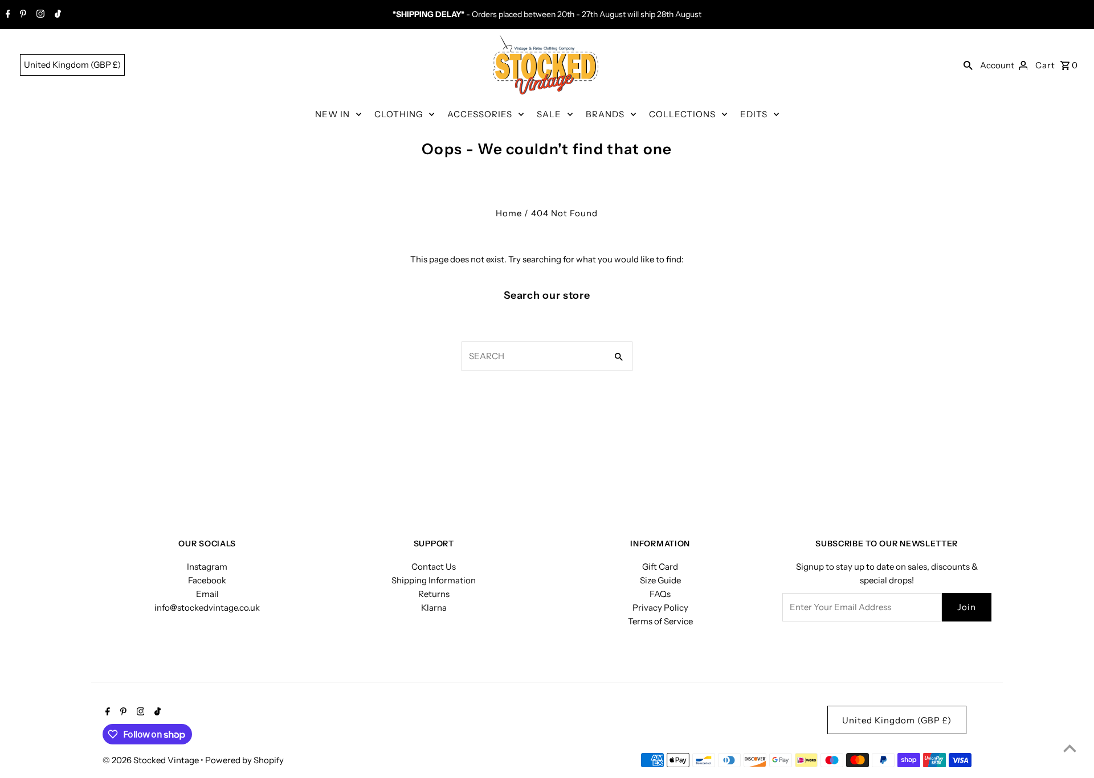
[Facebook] (6, 14)
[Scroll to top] (1070, 748)
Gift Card (660, 566)
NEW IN (332, 114)
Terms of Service (660, 621)
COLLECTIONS (682, 114)
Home (509, 213)
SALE (549, 114)
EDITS (754, 114)
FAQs (660, 593)
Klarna (434, 607)
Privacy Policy (660, 607)
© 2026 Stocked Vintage (152, 760)
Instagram (207, 566)
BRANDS (605, 114)
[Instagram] (39, 14)
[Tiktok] (56, 14)
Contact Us (433, 566)
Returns (434, 593)
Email (207, 593)
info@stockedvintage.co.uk (207, 607)
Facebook (207, 580)
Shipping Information (433, 580)
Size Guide (660, 580)
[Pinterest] (21, 14)
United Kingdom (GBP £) (72, 64)
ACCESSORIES (479, 114)
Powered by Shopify (244, 760)
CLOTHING (398, 114)
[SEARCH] (968, 65)
